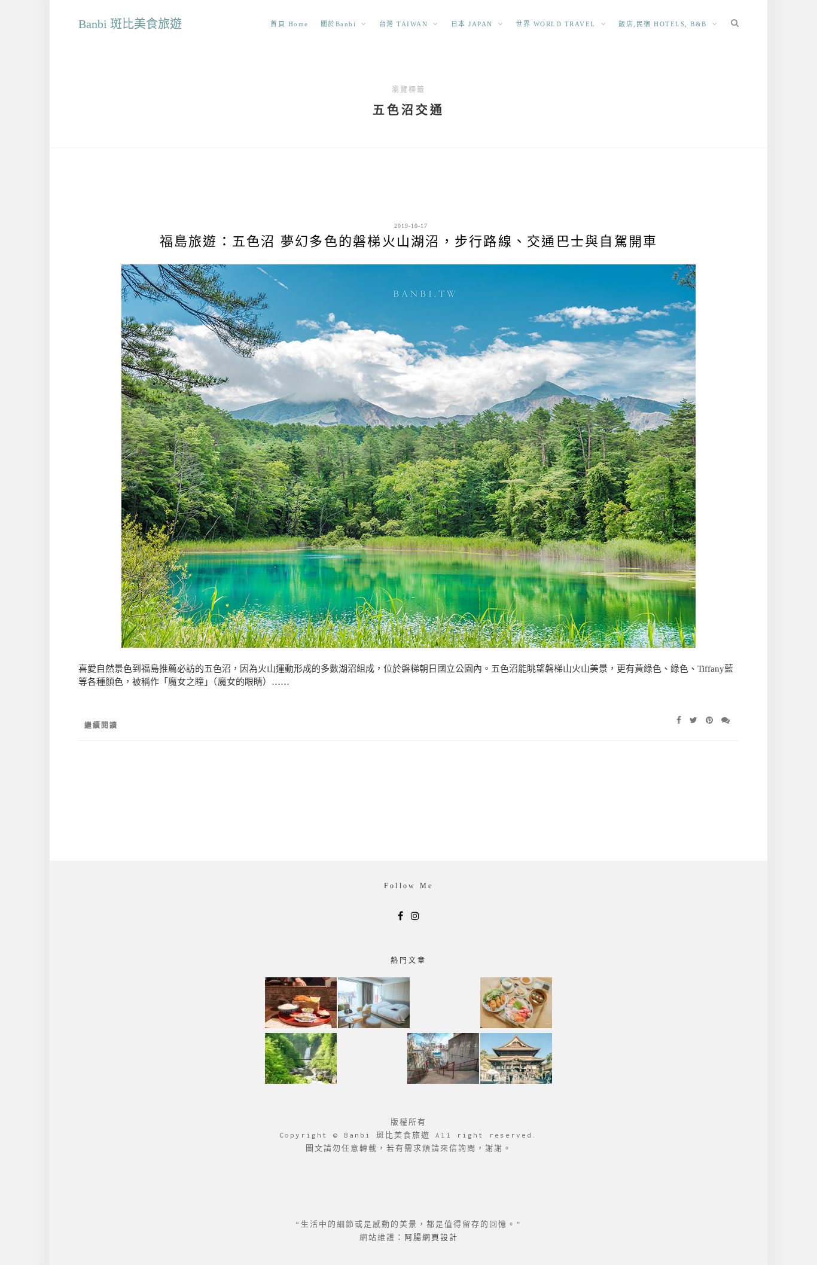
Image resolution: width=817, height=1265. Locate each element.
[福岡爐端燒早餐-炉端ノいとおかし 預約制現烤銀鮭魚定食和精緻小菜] (301, 1004)
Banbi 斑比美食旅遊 (130, 24)
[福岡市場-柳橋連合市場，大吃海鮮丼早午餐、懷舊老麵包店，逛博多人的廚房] (516, 1004)
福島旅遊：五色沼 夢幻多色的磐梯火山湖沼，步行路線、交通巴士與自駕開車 (409, 241)
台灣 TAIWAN (403, 24)
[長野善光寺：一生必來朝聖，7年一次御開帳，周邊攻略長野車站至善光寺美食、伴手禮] (516, 1059)
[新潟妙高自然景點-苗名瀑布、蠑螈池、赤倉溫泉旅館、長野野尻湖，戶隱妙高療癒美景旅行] (301, 1059)
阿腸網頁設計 (431, 1237)
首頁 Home (289, 24)
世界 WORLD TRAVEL (556, 24)
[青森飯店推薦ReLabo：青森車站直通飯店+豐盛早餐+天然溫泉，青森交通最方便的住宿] (374, 1004)
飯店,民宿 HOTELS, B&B (662, 24)
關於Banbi (338, 24)
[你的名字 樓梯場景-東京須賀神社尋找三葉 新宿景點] (443, 1059)
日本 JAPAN (472, 24)
